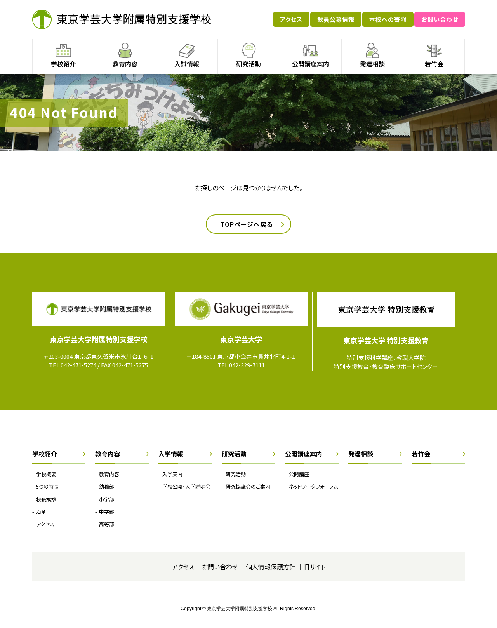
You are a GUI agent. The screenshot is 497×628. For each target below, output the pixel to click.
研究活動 (248, 63)
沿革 (41, 511)
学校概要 (46, 474)
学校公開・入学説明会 (186, 486)
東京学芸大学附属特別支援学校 (121, 19)
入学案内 (172, 474)
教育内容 (125, 63)
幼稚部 (106, 486)
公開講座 (299, 474)
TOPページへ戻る (247, 224)
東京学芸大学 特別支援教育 (386, 340)
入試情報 (186, 63)
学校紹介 (63, 63)
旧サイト (314, 566)
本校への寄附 (388, 19)
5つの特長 (47, 486)
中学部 (106, 511)
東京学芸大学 (241, 339)
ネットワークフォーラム (313, 486)
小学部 (106, 499)
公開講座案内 (310, 63)
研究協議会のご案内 (248, 486)
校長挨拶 (46, 499)
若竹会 (434, 63)
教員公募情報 (336, 19)
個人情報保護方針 (270, 566)
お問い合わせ (439, 19)
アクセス (291, 19)
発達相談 (372, 63)
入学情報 (170, 453)
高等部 (106, 524)
